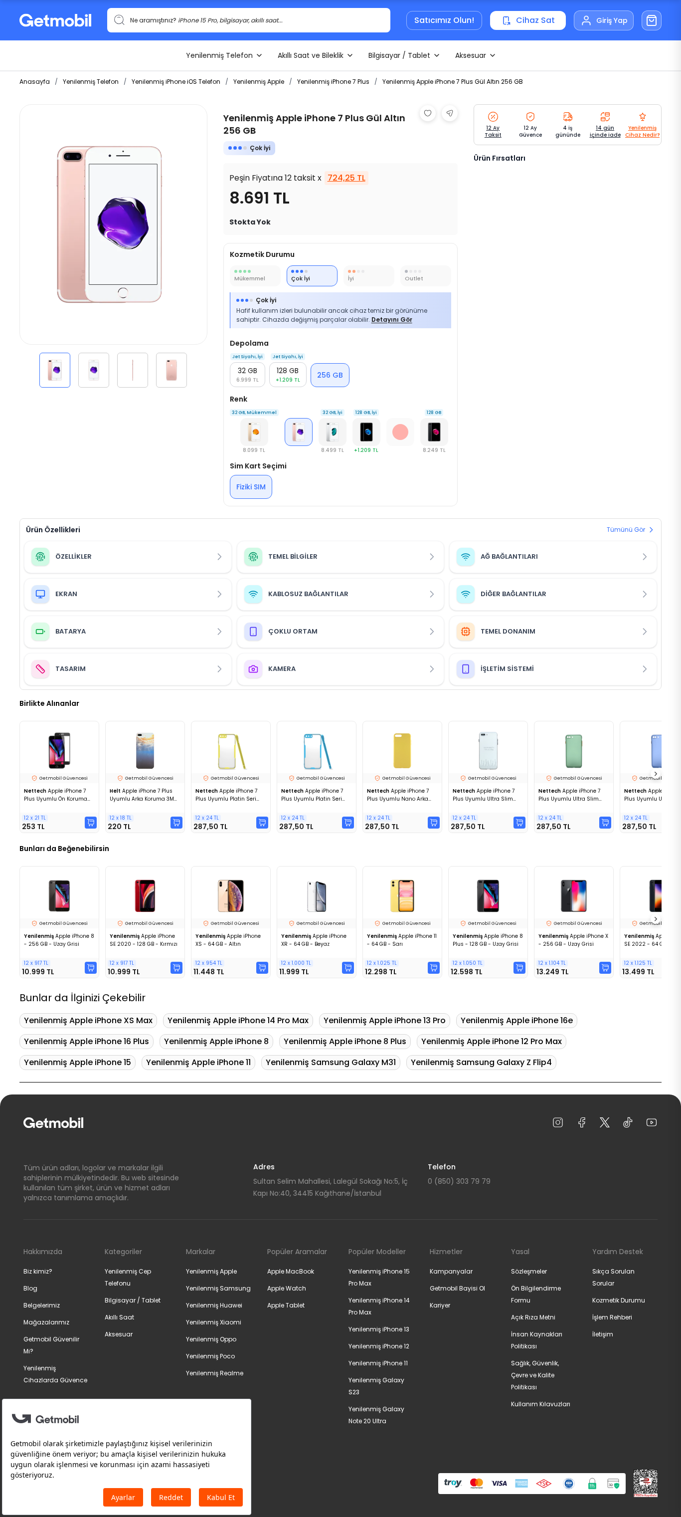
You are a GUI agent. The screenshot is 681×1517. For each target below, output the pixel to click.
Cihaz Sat (535, 20)
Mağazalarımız (46, 1322)
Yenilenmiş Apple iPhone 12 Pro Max (491, 1041)
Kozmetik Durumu (618, 1300)
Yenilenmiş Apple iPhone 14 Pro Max (238, 1020)
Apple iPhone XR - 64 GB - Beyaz (313, 940)
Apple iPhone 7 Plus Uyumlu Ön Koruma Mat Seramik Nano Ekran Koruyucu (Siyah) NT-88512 (56, 795)
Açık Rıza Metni (533, 1317)
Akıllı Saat (119, 1317)
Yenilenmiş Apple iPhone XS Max (88, 1020)
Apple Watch (286, 1288)
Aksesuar (470, 55)
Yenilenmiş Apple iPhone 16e (517, 1020)
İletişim (602, 1334)
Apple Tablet (286, 1305)
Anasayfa (34, 81)
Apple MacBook (290, 1271)
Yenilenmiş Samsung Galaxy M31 (331, 1062)
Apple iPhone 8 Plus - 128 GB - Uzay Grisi (488, 940)
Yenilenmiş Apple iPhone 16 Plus (86, 1041)
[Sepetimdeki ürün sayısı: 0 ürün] (652, 20)
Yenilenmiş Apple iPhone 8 (216, 1041)
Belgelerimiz (41, 1305)
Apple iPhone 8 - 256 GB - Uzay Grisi (59, 940)
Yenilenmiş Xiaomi (213, 1322)
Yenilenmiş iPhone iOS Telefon (176, 81)
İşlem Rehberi (612, 1317)
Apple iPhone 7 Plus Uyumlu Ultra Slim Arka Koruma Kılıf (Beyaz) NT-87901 (485, 795)
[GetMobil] (55, 20)
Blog (30, 1288)
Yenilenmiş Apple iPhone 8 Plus (345, 1041)
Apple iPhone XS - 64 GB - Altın (228, 940)
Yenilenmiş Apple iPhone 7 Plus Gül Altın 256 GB (452, 81)
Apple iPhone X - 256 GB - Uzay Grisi (573, 940)
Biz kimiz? (37, 1271)
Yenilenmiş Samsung (218, 1288)
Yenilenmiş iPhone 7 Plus (333, 81)
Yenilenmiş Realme (214, 1373)
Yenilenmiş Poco (210, 1356)
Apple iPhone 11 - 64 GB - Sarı (402, 940)
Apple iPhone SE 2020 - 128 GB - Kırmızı (143, 940)
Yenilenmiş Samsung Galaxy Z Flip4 (481, 1062)
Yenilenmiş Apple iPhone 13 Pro (385, 1020)
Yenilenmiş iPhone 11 (378, 1363)
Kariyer (440, 1305)
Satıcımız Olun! (444, 20)
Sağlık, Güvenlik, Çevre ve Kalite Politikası (535, 1375)
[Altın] (254, 432)
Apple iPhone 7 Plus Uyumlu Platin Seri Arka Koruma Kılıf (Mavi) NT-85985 (312, 795)
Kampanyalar (451, 1271)
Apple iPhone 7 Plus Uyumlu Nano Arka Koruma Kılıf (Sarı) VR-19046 (398, 795)
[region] (113, 246)
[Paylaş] (450, 113)
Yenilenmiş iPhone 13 (378, 1329)
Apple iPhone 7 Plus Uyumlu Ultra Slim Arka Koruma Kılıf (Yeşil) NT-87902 (569, 795)
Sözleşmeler (529, 1271)
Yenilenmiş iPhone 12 (378, 1346)
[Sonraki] (656, 774)
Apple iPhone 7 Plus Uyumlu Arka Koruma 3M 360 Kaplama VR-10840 (142, 795)
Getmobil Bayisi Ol (457, 1288)
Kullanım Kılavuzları (540, 1404)
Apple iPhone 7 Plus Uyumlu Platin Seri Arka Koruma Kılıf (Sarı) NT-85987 (226, 795)
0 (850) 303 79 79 (459, 1181)
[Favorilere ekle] (428, 113)
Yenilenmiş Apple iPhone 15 (77, 1062)
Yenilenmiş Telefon (219, 55)
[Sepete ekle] (91, 823)
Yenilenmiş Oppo (211, 1339)
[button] (54, 370)
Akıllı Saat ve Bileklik (310, 55)
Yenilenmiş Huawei (214, 1305)
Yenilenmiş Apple (258, 81)
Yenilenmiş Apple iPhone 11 (198, 1062)
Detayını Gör (391, 319)
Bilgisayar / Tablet (399, 55)
